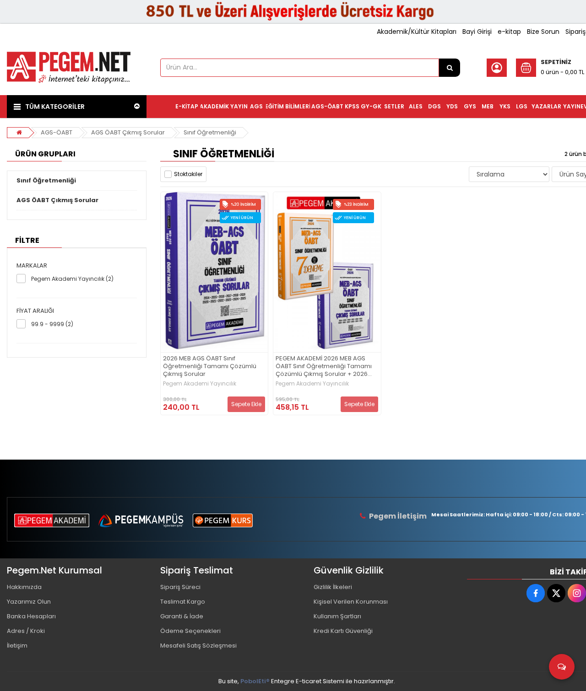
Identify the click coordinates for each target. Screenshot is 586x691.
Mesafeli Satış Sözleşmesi (198, 645)
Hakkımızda (24, 587)
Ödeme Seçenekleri (190, 631)
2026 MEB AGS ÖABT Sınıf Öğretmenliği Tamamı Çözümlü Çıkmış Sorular (209, 366)
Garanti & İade (181, 616)
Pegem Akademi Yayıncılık (199, 383)
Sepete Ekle (246, 404)
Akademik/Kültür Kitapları (416, 31)
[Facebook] (535, 593)
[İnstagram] (577, 593)
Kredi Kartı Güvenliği (343, 631)
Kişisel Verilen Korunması (351, 601)
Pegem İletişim (398, 516)
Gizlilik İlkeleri (333, 587)
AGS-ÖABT (56, 132)
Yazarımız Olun (29, 601)
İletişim (17, 645)
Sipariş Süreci (180, 587)
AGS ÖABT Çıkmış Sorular (128, 132)
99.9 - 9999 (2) (52, 324)
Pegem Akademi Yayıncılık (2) (72, 279)
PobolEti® (255, 681)
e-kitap (509, 31)
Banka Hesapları (31, 616)
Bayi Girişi (477, 31)
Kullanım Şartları (337, 616)
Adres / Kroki (26, 631)
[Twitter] (556, 593)
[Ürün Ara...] (449, 68)
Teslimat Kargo (182, 601)
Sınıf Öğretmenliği (210, 132)
